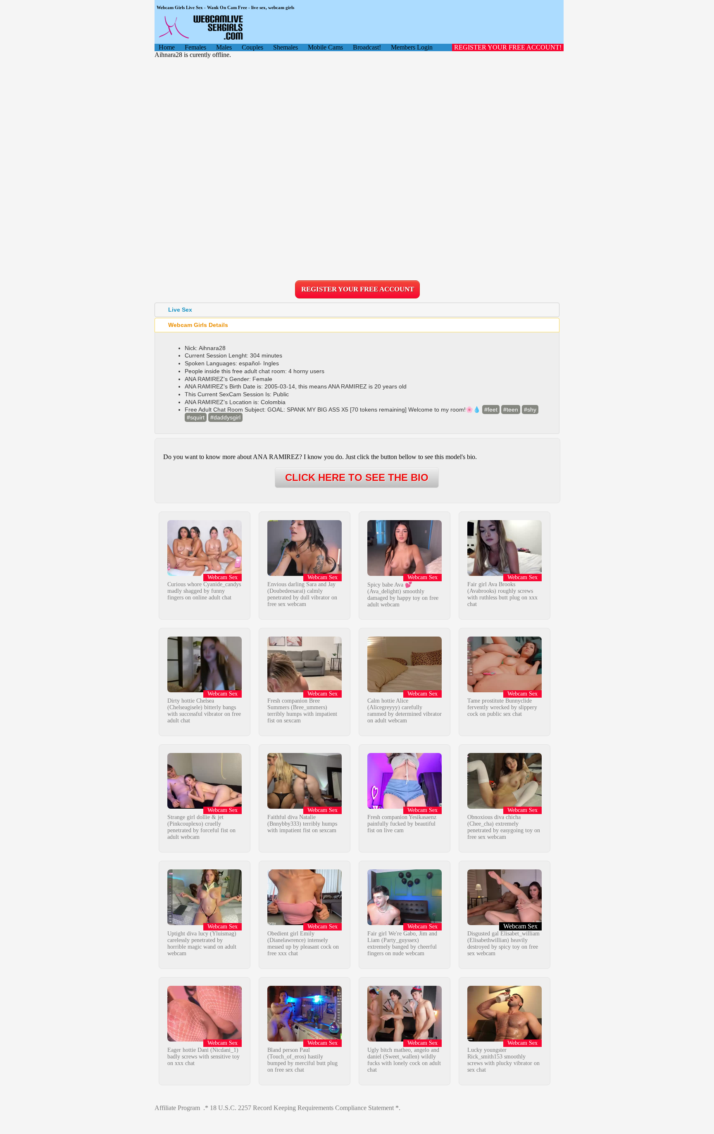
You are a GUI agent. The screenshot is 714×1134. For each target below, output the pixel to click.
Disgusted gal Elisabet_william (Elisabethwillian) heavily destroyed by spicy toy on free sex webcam (503, 943)
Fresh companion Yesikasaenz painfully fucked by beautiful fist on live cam (401, 823)
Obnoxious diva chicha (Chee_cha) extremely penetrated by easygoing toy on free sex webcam (503, 827)
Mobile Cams (325, 47)
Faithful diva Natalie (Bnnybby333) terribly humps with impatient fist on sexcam (302, 823)
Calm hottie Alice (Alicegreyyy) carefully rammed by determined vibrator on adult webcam (404, 711)
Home (167, 47)
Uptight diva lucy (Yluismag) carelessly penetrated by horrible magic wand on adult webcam (201, 943)
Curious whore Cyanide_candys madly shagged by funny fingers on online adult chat (204, 591)
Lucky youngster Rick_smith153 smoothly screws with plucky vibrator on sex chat (503, 1060)
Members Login (412, 47)
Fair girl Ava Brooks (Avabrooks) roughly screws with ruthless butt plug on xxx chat (502, 594)
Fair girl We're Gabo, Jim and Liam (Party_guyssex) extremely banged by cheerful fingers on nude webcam (402, 943)
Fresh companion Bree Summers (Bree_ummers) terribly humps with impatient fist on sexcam (302, 711)
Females (195, 47)
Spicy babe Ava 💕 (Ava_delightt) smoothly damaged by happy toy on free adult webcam (402, 595)
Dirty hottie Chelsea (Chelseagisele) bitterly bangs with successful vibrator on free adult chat (204, 711)
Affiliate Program (177, 1107)
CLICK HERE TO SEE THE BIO (356, 477)
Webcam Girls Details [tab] (198, 325)
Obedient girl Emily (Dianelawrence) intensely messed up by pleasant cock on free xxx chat (303, 943)
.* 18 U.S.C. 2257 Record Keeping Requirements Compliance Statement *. (301, 1107)
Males (224, 47)
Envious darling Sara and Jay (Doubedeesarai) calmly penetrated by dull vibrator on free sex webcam (302, 594)
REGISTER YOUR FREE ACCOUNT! (508, 47)
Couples (252, 47)
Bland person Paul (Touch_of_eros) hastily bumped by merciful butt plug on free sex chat (302, 1060)
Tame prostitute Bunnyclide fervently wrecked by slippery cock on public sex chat (502, 707)
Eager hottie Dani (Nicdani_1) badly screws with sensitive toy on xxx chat (203, 1056)
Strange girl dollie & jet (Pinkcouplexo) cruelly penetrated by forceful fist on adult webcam (201, 827)
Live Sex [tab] (180, 309)
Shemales (285, 47)
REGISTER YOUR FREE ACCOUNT (357, 289)
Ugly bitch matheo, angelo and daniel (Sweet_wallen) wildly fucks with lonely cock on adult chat (404, 1060)
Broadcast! (367, 47)
